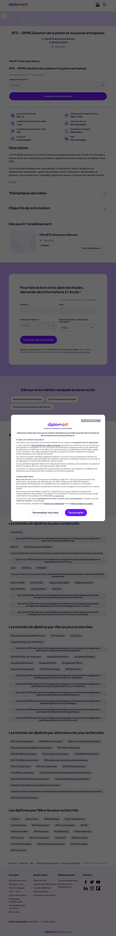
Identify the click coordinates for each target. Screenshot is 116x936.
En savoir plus (58, 496)
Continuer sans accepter (90, 421)
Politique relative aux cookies (82, 504)
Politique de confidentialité (54, 504)
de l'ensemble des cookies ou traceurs (46, 445)
